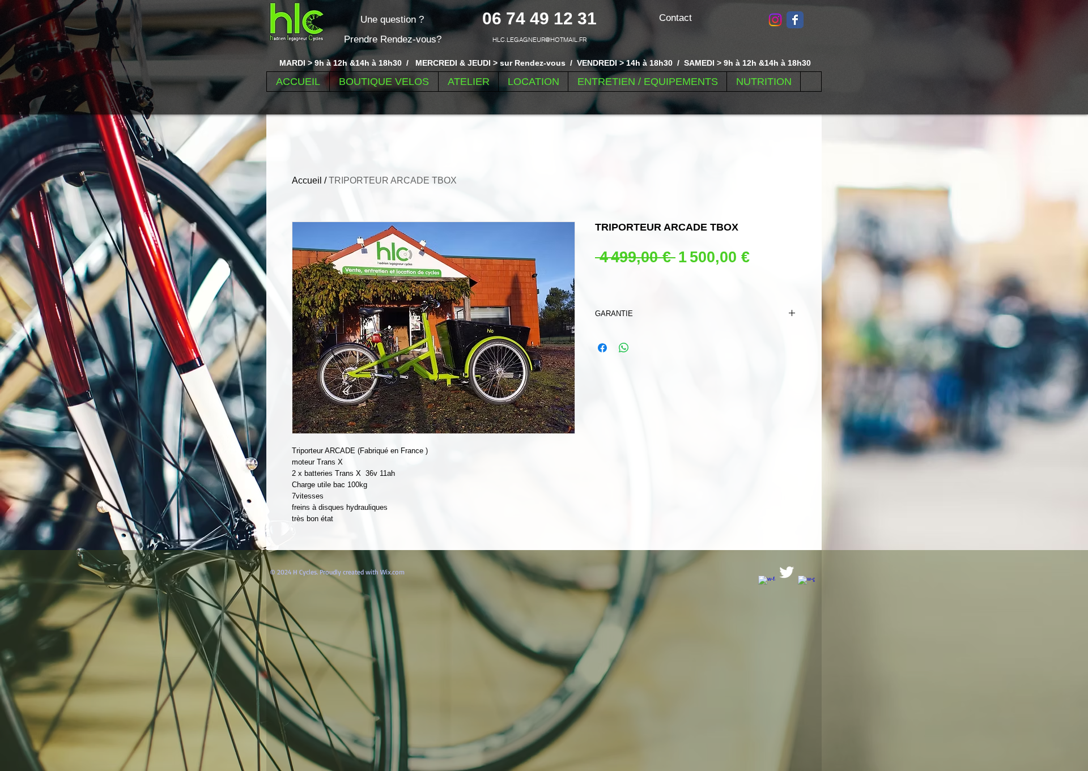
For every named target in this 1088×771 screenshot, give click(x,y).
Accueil (307, 180)
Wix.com (392, 572)
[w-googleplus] (806, 584)
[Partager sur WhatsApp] (624, 348)
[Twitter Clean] (786, 572)
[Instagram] (775, 19)
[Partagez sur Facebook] (602, 348)
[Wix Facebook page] (795, 19)
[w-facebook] (766, 584)
